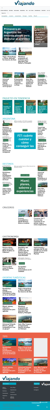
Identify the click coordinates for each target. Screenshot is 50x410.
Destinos (11, 10)
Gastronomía (13, 394)
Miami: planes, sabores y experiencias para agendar (25, 187)
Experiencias (37, 10)
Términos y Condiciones (8, 408)
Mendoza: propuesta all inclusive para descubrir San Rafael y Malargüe (24, 60)
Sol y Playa (31, 10)
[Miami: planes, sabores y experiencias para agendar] (25, 172)
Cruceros (43, 10)
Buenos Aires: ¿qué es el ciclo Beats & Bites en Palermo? (42, 146)
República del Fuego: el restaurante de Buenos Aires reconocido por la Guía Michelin (24, 251)
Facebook (36, 387)
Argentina (22, 10)
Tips (27, 10)
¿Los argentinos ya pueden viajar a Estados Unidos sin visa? (40, 37)
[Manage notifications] (47, 407)
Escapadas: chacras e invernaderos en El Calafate (25, 269)
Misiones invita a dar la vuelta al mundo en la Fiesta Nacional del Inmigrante (7, 147)
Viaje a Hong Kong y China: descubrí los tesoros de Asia (9, 58)
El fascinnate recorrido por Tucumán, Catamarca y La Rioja (18, 82)
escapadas (4, 16)
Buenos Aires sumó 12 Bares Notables (8, 268)
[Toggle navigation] (2, 8)
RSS (38, 405)
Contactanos (35, 403)
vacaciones (18, 16)
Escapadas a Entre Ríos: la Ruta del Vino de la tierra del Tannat (42, 82)
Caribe (30, 16)
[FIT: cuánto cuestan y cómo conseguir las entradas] (25, 126)
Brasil (35, 16)
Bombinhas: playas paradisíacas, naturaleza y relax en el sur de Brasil (7, 176)
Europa (25, 16)
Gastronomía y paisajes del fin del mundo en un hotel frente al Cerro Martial (40, 250)
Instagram (36, 389)
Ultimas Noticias (12, 397)
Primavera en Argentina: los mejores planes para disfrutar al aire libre (17, 33)
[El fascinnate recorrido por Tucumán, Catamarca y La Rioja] (19, 75)
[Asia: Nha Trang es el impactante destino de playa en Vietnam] (31, 75)
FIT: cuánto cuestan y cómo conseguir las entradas (25, 142)
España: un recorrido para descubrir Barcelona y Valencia (7, 110)
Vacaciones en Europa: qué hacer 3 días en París (42, 109)
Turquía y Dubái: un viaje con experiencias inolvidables (31, 109)
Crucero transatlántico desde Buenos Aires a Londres (23, 220)
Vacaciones (16, 10)
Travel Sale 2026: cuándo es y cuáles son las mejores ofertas (42, 130)
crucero (11, 16)
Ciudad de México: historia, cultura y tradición (18, 109)
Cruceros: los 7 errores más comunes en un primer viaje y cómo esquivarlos (40, 221)
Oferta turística (4, 10)
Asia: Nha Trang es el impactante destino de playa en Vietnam (29, 82)
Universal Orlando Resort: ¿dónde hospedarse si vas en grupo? (7, 82)
